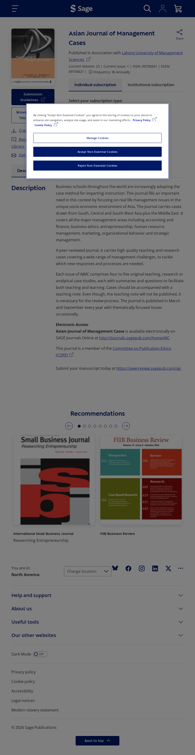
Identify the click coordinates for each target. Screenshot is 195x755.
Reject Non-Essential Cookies (97, 165)
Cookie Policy (43, 125)
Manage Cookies (98, 138)
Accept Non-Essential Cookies (98, 151)
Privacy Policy (142, 120)
